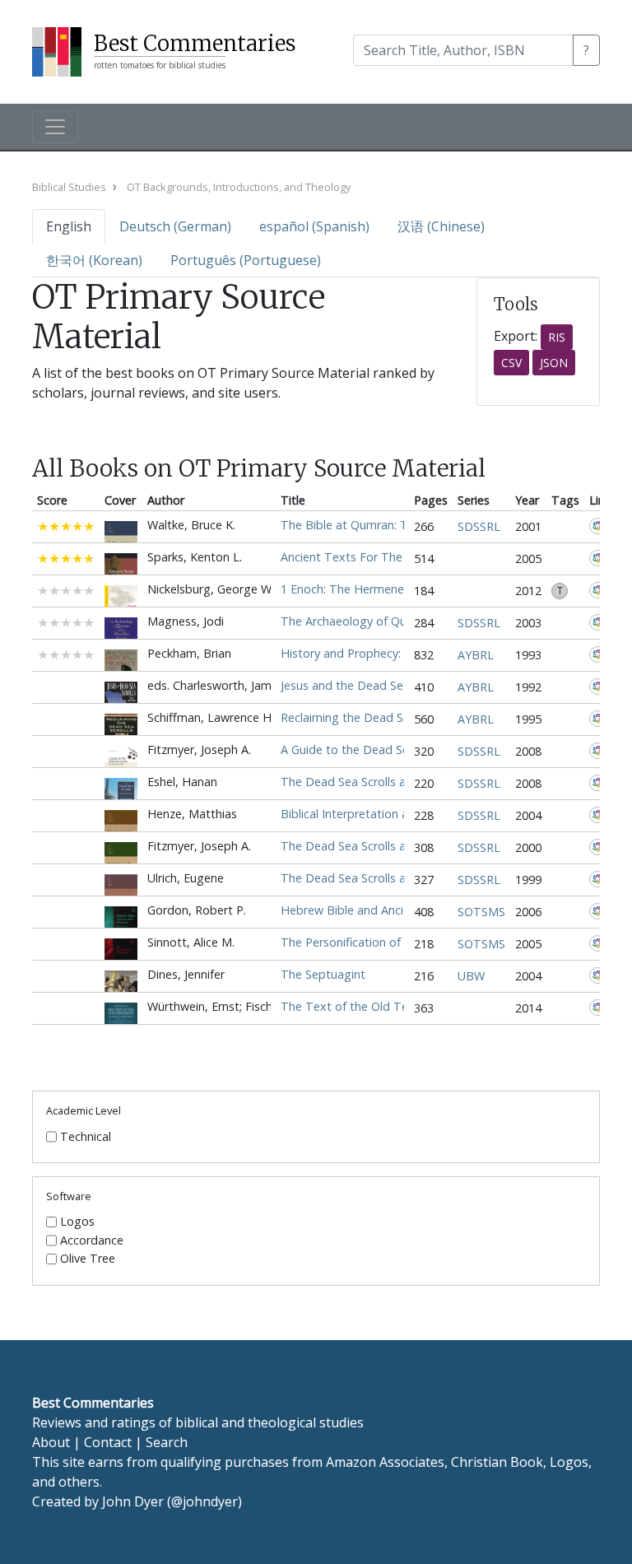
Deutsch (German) (175, 226)
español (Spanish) (314, 226)
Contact (108, 1442)
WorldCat (597, 526)
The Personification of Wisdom (364, 942)
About (51, 1442)
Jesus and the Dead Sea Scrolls (364, 685)
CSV (511, 362)
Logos (77, 1221)
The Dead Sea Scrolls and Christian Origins (396, 846)
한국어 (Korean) (94, 260)
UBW (471, 976)
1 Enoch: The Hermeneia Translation (379, 589)
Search (167, 1442)
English (68, 226)
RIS (556, 337)
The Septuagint (323, 974)
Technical (85, 1137)
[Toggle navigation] (55, 126)
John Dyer (133, 1501)
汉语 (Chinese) (441, 226)
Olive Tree (87, 1258)
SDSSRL (479, 526)
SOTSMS (481, 911)
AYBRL (476, 655)
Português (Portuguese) (245, 260)
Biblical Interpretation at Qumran (370, 814)
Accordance (91, 1240)
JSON (554, 362)
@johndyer (204, 1501)
